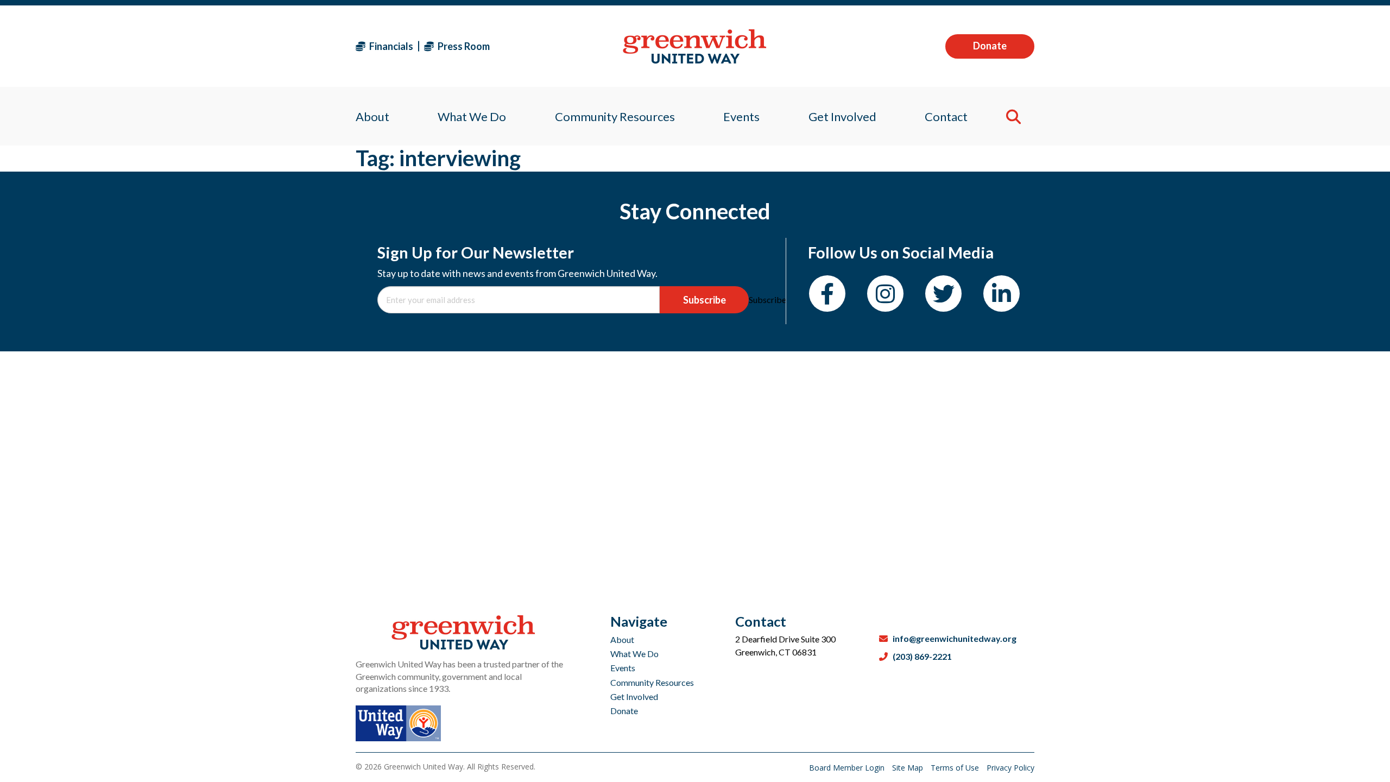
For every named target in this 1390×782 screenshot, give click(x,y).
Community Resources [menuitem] (615, 116)
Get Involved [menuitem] (842, 116)
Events (622, 668)
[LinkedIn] (1001, 293)
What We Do (634, 653)
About (622, 639)
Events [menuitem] (741, 116)
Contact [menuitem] (946, 116)
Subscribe (704, 300)
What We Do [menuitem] (472, 116)
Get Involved (634, 696)
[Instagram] (885, 293)
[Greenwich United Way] (694, 46)
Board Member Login (848, 767)
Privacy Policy (1010, 767)
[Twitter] (943, 293)
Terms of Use (956, 767)
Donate (990, 46)
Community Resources (652, 682)
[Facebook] (827, 293)
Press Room (463, 46)
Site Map (908, 767)
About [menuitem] (372, 116)
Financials (390, 46)
